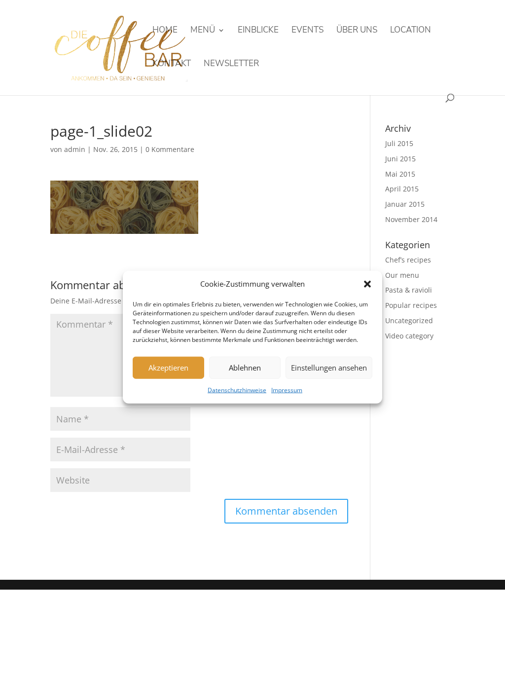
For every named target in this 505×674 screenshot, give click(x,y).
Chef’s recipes (408, 259)
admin (74, 149)
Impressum (286, 390)
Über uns (356, 31)
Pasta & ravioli (408, 290)
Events (307, 31)
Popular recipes (411, 305)
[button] (367, 284)
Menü (202, 31)
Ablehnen (245, 368)
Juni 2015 (400, 158)
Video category (409, 335)
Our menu (402, 275)
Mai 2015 (400, 174)
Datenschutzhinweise (237, 390)
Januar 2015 (405, 204)
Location (410, 31)
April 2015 (402, 188)
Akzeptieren (168, 368)
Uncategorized (409, 320)
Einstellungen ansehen (329, 368)
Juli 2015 (399, 143)
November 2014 (411, 219)
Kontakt (171, 64)
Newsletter (231, 64)
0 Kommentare (169, 149)
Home (165, 31)
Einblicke (258, 31)
